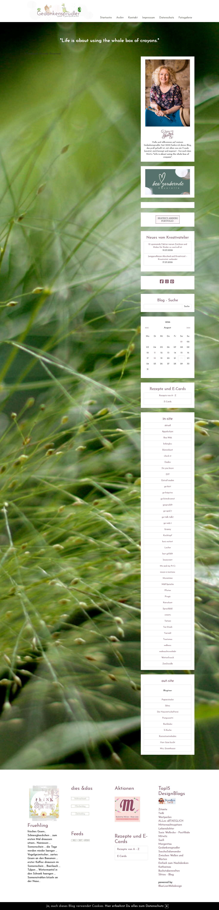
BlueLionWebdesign (170, 886)
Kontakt (133, 17)
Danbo (167, 462)
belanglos (167, 444)
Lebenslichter (166, 828)
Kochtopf (167, 535)
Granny (167, 529)
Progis (168, 596)
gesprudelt (168, 505)
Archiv (120, 17)
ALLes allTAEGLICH (170, 821)
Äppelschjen (167, 431)
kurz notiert (167, 541)
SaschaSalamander (169, 851)
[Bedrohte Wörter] (127, 809)
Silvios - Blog (166, 874)
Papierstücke (168, 700)
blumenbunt (167, 450)
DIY (168, 474)
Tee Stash (167, 627)
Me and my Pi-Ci (167, 566)
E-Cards (167, 402)
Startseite (106, 17)
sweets (168, 615)
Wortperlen (164, 817)
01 (181, 342)
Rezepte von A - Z (167, 395)
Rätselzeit (167, 603)
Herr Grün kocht (167, 742)
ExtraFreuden (167, 480)
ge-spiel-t (167, 511)
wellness (167, 645)
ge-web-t (168, 523)
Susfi (161, 840)
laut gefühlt (167, 554)
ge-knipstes (167, 493)
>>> (188, 328)
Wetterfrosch (167, 658)
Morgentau (165, 844)
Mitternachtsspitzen (170, 825)
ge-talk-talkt (168, 517)
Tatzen (167, 621)
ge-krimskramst (168, 499)
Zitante (162, 809)
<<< (147, 328)
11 (155, 353)
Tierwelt (167, 633)
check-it (167, 456)
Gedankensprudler (169, 848)
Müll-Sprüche (168, 584)
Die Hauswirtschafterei (167, 712)
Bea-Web (167, 438)
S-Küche (167, 730)
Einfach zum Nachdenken (173, 863)
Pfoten (167, 590)
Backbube (167, 724)
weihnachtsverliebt (167, 651)
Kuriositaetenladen (167, 736)
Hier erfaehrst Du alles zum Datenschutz (134, 906)
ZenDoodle (168, 664)
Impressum (148, 17)
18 (155, 358)
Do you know (168, 468)
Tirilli (161, 813)
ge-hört (167, 486)
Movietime (168, 578)
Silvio (167, 706)
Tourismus (167, 639)
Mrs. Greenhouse (167, 748)
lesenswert (167, 560)
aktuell (168, 425)
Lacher (167, 548)
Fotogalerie (185, 17)
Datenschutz (166, 17)
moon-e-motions (167, 572)
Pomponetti (167, 718)
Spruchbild (167, 609)
